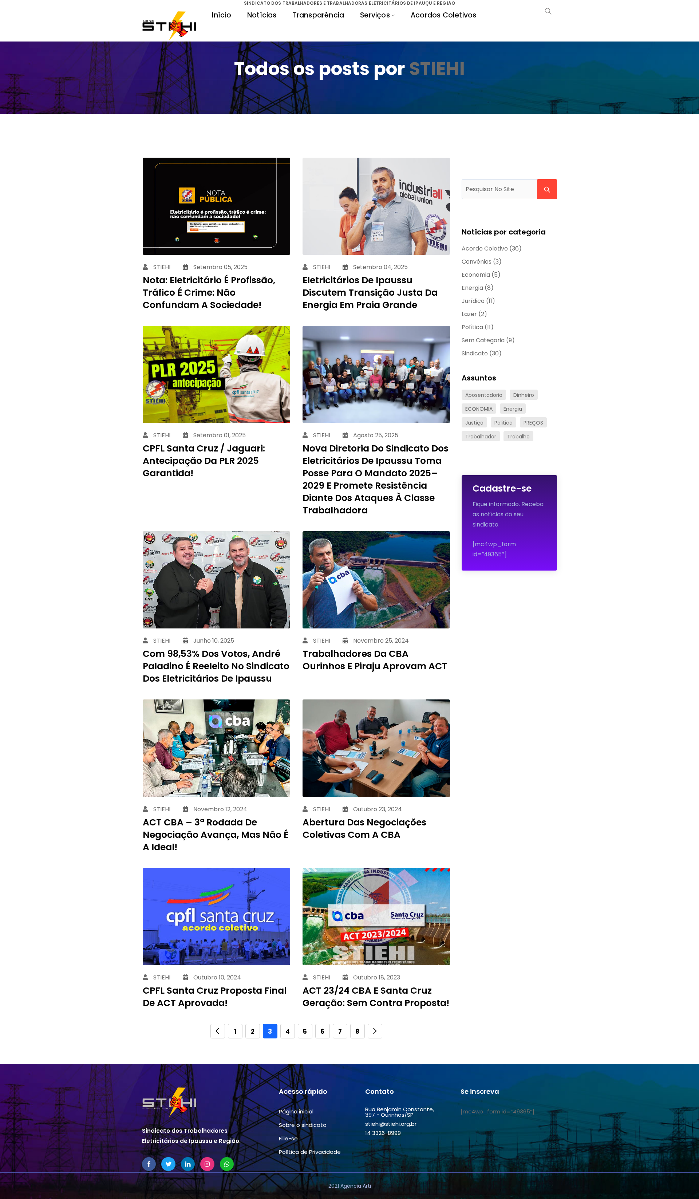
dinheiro (523, 395)
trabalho (518, 436)
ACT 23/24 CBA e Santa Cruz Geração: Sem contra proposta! (376, 996)
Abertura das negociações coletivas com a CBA (364, 828)
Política (472, 327)
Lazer (469, 314)
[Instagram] (207, 1164)
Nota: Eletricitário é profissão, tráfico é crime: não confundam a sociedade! (209, 292)
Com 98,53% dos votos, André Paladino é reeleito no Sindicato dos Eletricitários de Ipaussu (216, 666)
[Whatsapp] (227, 1164)
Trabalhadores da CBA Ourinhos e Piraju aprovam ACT (375, 660)
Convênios (476, 261)
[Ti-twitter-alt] (168, 1164)
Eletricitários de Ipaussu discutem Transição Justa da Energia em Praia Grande (370, 292)
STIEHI (437, 69)
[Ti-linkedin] (188, 1164)
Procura (547, 189)
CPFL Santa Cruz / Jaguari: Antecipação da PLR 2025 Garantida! (204, 461)
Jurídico (473, 301)
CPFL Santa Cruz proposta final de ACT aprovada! (215, 996)
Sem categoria (483, 340)
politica (503, 422)
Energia (472, 288)
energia (512, 409)
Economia (476, 275)
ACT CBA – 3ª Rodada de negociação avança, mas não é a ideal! (215, 834)
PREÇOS (533, 422)
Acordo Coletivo (485, 248)
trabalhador (480, 436)
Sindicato (475, 353)
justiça (474, 422)
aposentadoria (483, 395)
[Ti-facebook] (149, 1164)
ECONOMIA (479, 409)
